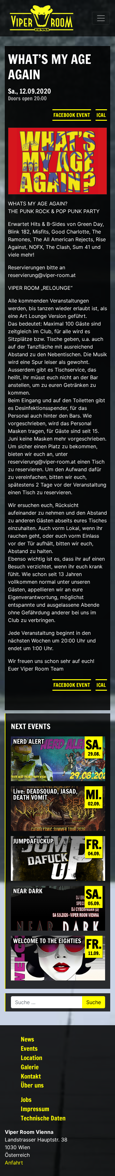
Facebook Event (71, 115)
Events (29, 1048)
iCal (101, 115)
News (27, 1039)
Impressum (35, 1108)
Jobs (26, 1099)
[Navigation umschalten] (101, 18)
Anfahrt (14, 1162)
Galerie (30, 1067)
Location (31, 1057)
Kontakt (31, 1076)
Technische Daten (43, 1118)
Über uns (32, 1085)
